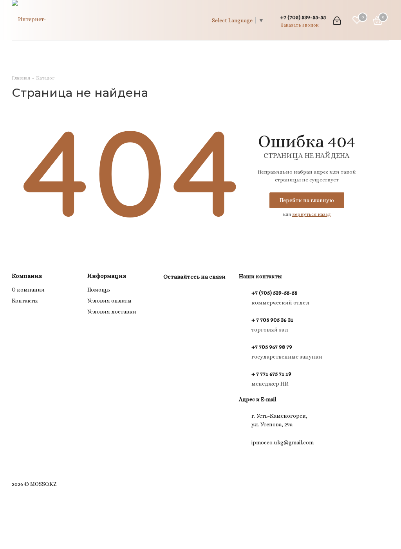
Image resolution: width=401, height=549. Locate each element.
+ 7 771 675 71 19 (271, 373)
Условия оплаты (109, 300)
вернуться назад (311, 214)
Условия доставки (111, 311)
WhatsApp (191, 295)
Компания (27, 275)
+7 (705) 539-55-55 (303, 17)
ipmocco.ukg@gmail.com (282, 442)
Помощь (98, 289)
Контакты (25, 300)
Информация (106, 275)
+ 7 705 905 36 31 (272, 319)
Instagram (171, 295)
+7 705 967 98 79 (271, 346)
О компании (28, 289)
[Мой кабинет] (337, 19)
